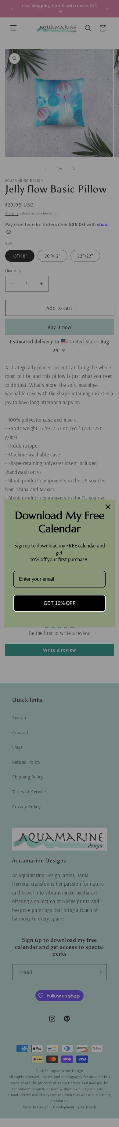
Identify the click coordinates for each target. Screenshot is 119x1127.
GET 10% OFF (60, 603)
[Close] (108, 506)
